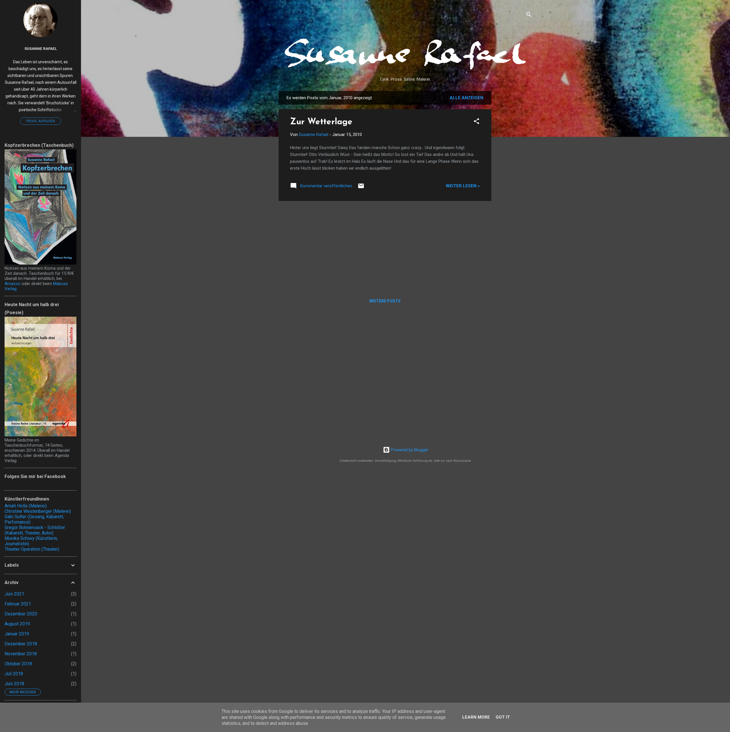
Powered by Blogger (409, 449)
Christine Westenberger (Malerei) (38, 511)
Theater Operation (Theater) (32, 549)
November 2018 (21, 653)
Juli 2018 (14, 673)
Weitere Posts (385, 301)
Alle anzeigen (466, 97)
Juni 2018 (14, 683)
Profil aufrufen (40, 121)
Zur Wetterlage (321, 122)
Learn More (476, 717)
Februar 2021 (18, 604)
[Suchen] (529, 15)
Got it (503, 717)
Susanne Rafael (41, 48)
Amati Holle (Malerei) (26, 506)
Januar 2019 (17, 634)
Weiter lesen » (463, 185)
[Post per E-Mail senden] (361, 187)
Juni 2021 (14, 594)
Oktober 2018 (18, 663)
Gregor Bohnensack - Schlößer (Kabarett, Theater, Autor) (35, 530)
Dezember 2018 (21, 643)
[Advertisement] (514, 176)
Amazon (13, 283)
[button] (476, 122)
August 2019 (17, 624)
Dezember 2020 (21, 614)
